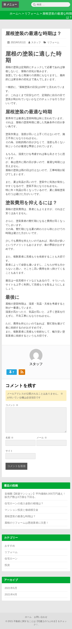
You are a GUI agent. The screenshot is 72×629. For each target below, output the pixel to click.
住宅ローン (11, 558)
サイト (9, 450)
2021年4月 (11, 594)
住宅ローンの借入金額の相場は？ (24, 503)
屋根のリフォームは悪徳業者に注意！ (27, 522)
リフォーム (53, 42)
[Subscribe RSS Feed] (22, 372)
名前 (9, 437)
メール (42, 437)
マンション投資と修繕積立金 (21, 509)
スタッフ (36, 42)
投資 (7, 565)
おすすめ (10, 545)
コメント (12, 405)
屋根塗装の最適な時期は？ (33, 33)
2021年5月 (11, 588)
